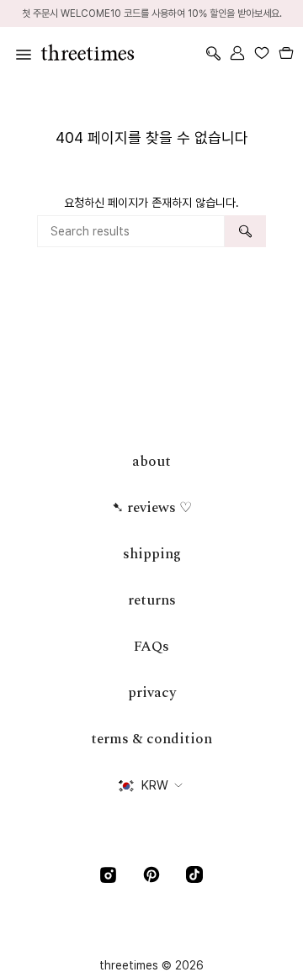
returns (152, 600)
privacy (152, 693)
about (151, 462)
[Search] (245, 231)
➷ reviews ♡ (152, 508)
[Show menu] (21, 53)
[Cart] (286, 53)
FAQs (151, 647)
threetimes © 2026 (151, 965)
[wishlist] (261, 53)
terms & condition (151, 739)
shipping (152, 554)
